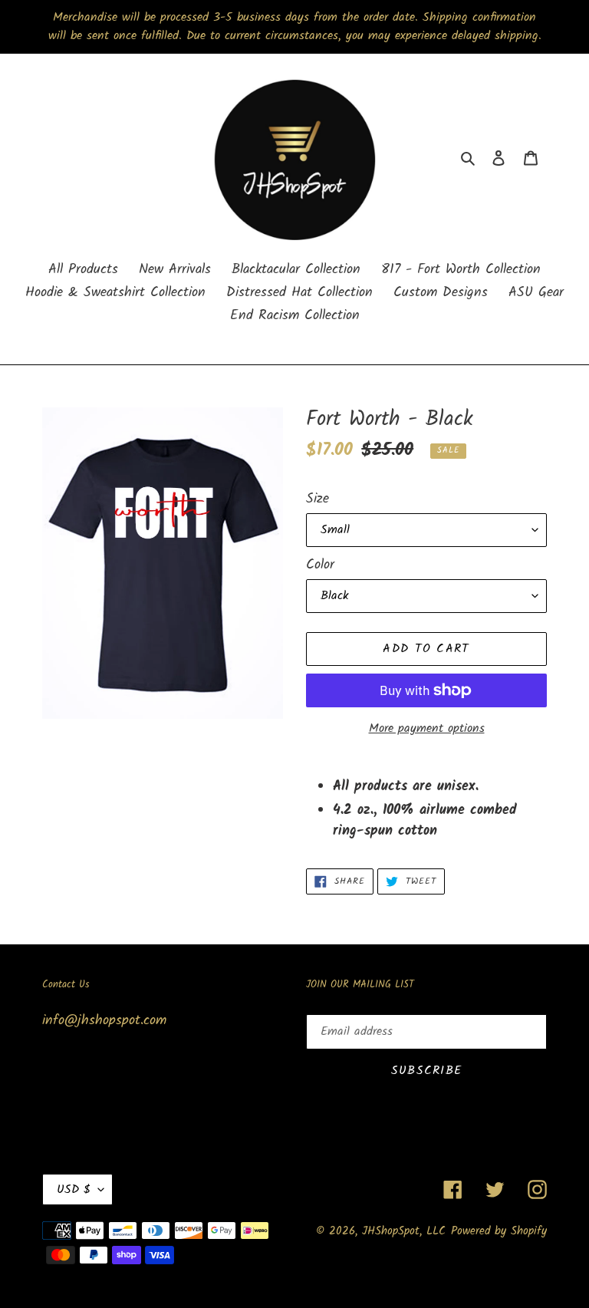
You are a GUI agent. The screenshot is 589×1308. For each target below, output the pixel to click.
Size (317, 499)
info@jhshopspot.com (104, 1021)
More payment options (427, 729)
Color (320, 565)
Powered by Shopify (499, 1231)
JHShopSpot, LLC (404, 1231)
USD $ (73, 1189)
